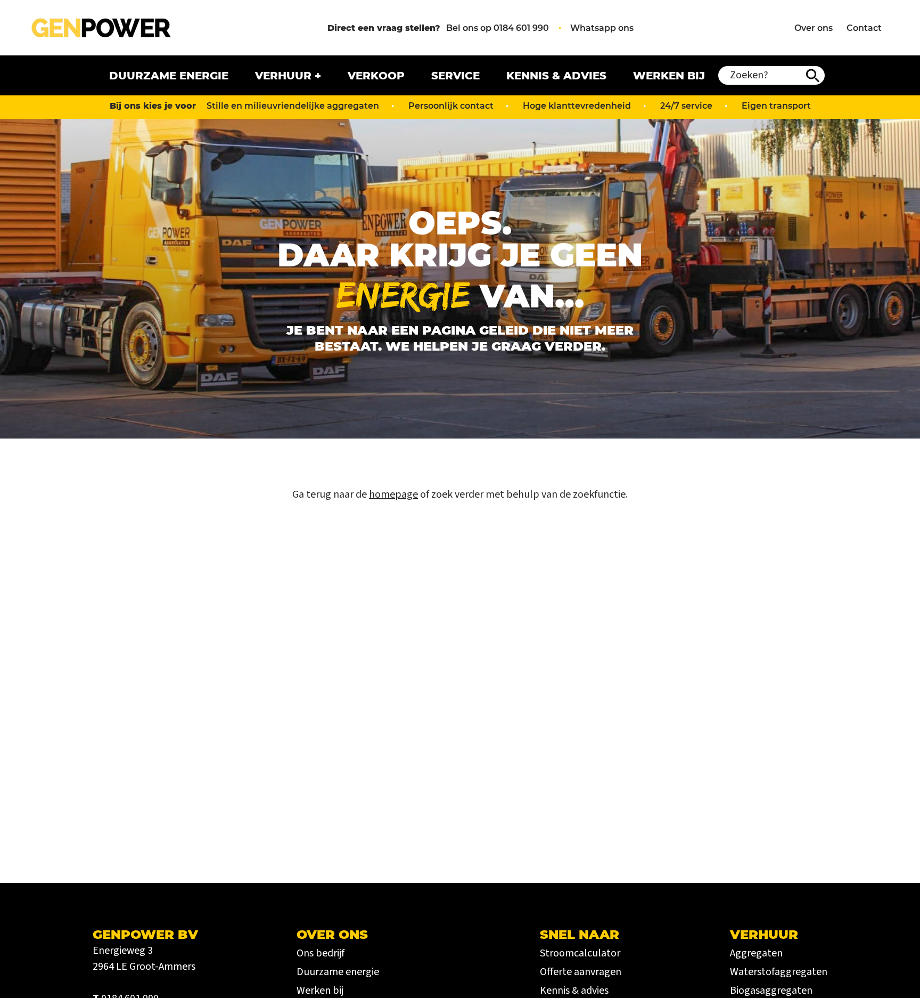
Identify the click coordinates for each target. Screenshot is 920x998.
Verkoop (376, 75)
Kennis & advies (556, 75)
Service (455, 75)
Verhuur (283, 75)
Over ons (813, 28)
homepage (393, 494)
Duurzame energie (168, 75)
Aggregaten (756, 953)
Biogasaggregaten (771, 990)
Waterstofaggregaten (778, 971)
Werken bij (669, 75)
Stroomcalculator (580, 953)
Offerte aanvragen (580, 971)
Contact (864, 28)
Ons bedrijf (320, 953)
